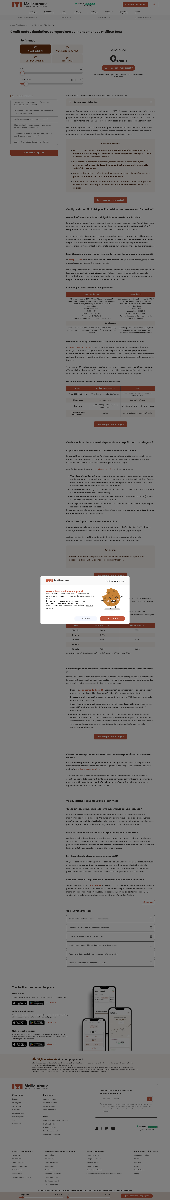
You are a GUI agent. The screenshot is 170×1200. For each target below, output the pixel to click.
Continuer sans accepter (114, 583)
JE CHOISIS (85, 618)
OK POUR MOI (112, 618)
